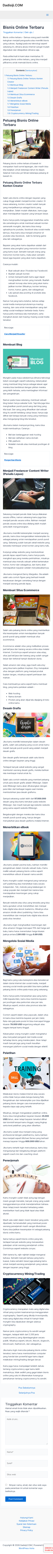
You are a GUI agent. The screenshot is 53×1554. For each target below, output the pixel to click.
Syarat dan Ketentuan (26, 1524)
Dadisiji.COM (13, 5)
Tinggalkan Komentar (13, 32)
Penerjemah (14, 110)
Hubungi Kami (26, 1517)
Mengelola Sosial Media (19, 104)
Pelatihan (12, 107)
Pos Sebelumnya (26, 1388)
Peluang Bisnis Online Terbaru (18, 75)
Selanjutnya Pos (27, 1393)
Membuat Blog (15, 85)
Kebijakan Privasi (26, 1521)
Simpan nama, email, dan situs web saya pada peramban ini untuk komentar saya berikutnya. (25, 1488)
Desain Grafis (14, 98)
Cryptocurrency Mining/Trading (22, 113)
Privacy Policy (26, 1530)
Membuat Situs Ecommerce (21, 94)
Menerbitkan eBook (17, 101)
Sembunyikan (31, 70)
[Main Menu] (47, 15)
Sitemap (26, 1527)
